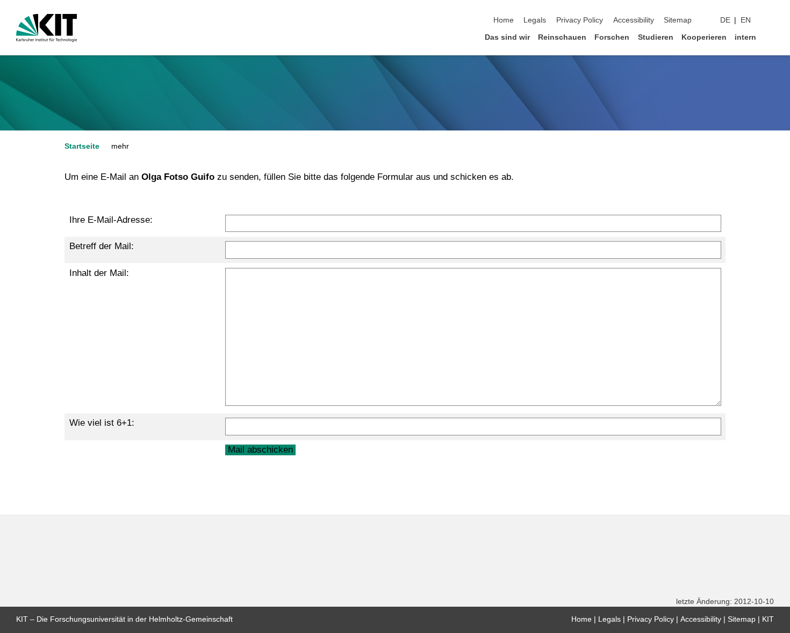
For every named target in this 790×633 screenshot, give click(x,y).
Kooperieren (704, 37)
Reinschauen (562, 37)
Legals (534, 20)
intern (745, 37)
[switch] (770, 20)
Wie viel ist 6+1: (101, 423)
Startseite (81, 146)
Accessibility (633, 20)
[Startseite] (770, 36)
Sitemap (678, 20)
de (725, 20)
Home (503, 20)
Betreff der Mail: (101, 246)
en (746, 20)
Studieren (655, 37)
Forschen (611, 37)
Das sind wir (507, 37)
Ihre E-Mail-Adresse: (111, 220)
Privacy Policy (579, 20)
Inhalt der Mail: (99, 273)
